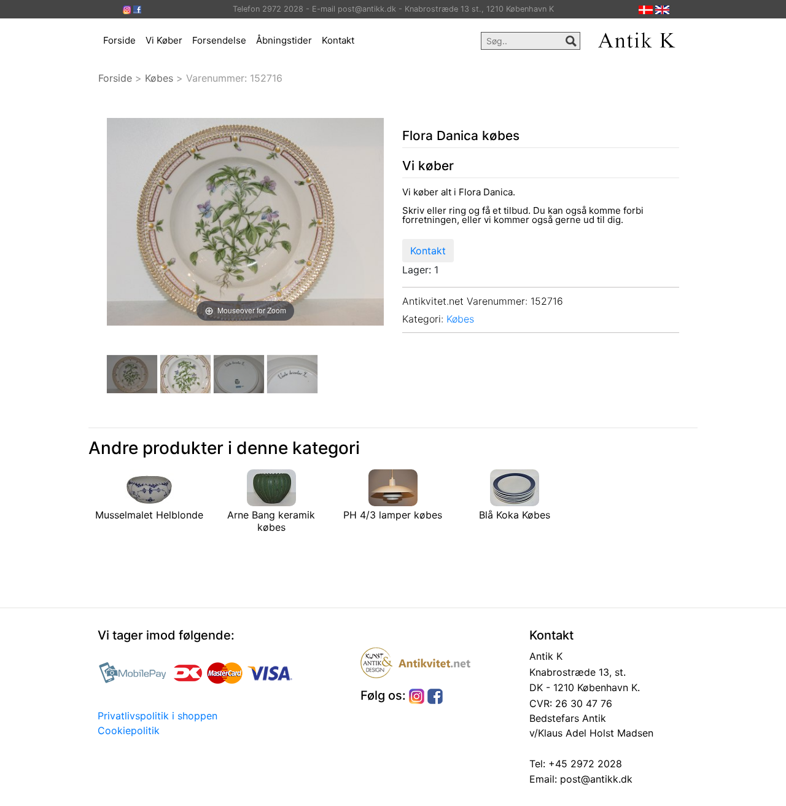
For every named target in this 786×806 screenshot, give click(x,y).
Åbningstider (284, 40)
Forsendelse (219, 40)
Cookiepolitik (129, 730)
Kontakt (338, 40)
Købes (159, 78)
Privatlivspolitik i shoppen (157, 716)
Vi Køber (164, 40)
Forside (119, 40)
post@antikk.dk (594, 779)
